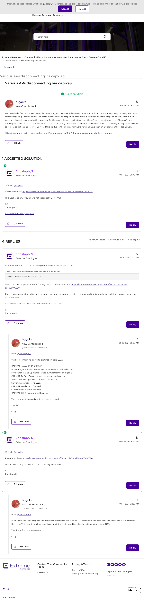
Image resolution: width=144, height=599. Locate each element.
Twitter (112, 564)
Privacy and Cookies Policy (85, 573)
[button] (65, 8)
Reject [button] (82, 9)
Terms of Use (78, 570)
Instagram (124, 564)
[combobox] (72, 36)
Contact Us (42, 572)
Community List (32, 57)
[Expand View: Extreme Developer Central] (62, 15)
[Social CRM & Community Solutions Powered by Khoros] (135, 589)
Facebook (108, 564)
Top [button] (7, 589)
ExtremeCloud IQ (97, 57)
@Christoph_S (24, 353)
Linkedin (116, 564)
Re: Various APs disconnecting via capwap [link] (25, 60)
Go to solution (74, 93)
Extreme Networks (11, 57)
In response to (35, 347)
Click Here (91, 4)
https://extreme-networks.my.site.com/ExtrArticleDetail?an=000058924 (57, 191)
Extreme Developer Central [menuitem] (46, 15)
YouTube (120, 564)
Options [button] (8, 67)
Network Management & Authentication (65, 57)
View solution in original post (19, 213)
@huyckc (18, 185)
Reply (132, 144)
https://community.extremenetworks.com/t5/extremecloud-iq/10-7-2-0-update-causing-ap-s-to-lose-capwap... (58, 133)
